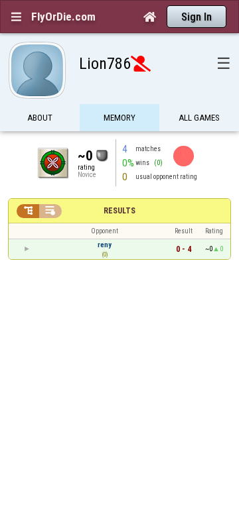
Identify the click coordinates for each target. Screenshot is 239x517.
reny (105, 245)
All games (199, 118)
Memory (119, 118)
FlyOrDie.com (63, 16)
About (39, 118)
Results (119, 210)
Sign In (196, 17)
